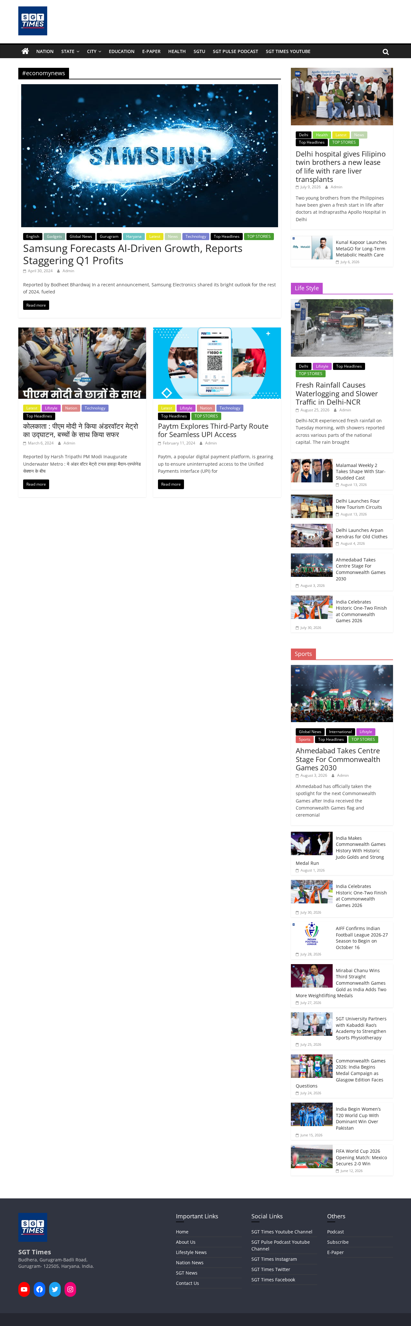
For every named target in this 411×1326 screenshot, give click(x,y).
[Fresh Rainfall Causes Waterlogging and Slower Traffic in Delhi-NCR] (342, 303)
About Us (186, 1242)
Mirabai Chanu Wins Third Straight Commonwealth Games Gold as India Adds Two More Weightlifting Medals (341, 983)
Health (177, 51)
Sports (304, 739)
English (32, 236)
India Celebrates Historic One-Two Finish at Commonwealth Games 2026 (361, 611)
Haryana (134, 236)
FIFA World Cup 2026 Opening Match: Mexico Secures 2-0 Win (361, 1157)
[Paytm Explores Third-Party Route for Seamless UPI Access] (217, 331)
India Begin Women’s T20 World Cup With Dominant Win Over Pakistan (358, 1118)
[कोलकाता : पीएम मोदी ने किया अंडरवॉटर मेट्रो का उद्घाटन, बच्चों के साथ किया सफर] (82, 331)
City (91, 51)
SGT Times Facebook (273, 1280)
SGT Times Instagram (274, 1259)
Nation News (190, 1262)
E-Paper (151, 51)
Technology (196, 236)
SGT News (186, 1273)
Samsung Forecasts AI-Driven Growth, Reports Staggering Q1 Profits (132, 254)
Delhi (303, 135)
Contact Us (187, 1283)
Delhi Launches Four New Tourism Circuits (359, 504)
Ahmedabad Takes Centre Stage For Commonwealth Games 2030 (361, 569)
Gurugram (109, 236)
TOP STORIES (259, 236)
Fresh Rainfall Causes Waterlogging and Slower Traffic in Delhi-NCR (337, 393)
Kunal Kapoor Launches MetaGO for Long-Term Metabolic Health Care (361, 248)
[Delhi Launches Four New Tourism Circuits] (312, 498)
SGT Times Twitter (270, 1269)
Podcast (335, 1232)
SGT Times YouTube (288, 51)
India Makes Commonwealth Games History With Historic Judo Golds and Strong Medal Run (341, 850)
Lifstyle (51, 408)
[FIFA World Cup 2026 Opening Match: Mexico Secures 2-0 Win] (312, 1148)
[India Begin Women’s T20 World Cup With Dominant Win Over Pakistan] (312, 1106)
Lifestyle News (191, 1252)
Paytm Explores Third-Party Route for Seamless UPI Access (213, 430)
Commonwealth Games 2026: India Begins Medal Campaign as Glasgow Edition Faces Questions (341, 1073)
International (340, 731)
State (67, 51)
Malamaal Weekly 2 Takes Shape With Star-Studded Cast (361, 471)
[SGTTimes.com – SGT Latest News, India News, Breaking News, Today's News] (25, 51)
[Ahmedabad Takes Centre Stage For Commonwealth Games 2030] (312, 557)
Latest (154, 236)
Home (182, 1232)
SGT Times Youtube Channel (281, 1232)
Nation (45, 51)
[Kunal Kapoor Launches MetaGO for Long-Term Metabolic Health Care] (312, 239)
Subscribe (338, 1242)
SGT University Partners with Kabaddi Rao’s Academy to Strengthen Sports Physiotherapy (361, 1028)
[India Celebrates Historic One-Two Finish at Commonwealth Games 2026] (312, 599)
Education (122, 51)
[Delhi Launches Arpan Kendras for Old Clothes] (312, 527)
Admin (68, 270)
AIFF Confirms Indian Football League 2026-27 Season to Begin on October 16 (362, 937)
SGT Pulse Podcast (235, 51)
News (173, 236)
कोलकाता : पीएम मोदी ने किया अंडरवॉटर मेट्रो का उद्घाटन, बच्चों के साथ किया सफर (80, 430)
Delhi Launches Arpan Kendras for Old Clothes (362, 533)
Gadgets (54, 236)
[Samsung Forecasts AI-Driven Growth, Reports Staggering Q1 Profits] (149, 88)
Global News (81, 236)
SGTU (199, 51)
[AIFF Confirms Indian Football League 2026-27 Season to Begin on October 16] (312, 925)
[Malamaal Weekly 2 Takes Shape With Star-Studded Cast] (312, 462)
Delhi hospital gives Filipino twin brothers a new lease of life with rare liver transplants (341, 166)
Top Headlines (227, 236)
